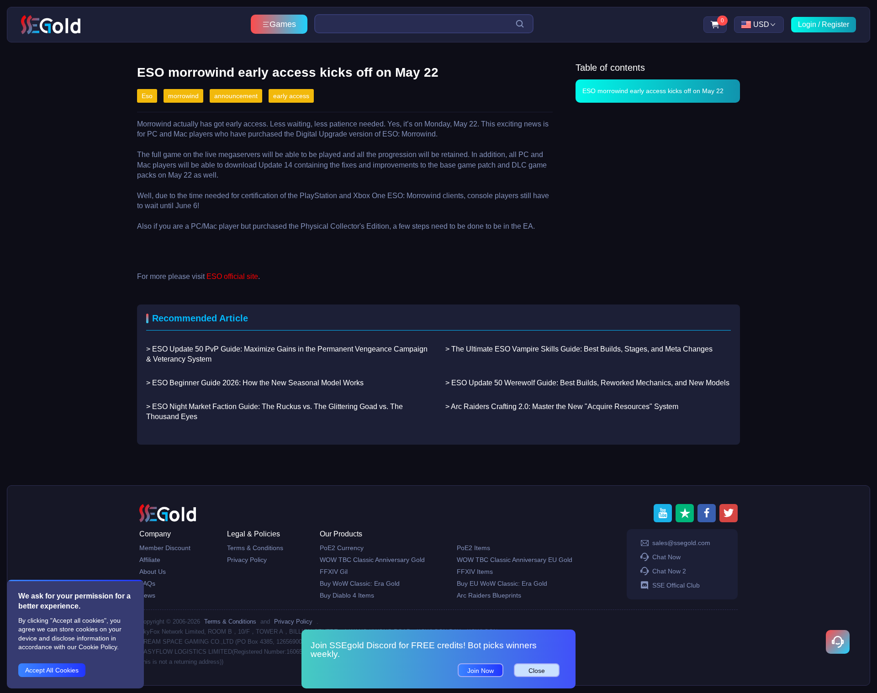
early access (291, 96)
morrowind (183, 96)
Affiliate (149, 559)
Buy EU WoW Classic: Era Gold (502, 583)
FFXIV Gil (334, 571)
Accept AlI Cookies (52, 670)
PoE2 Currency (342, 547)
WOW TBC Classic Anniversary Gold (372, 559)
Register (835, 24)
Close (536, 670)
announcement (236, 96)
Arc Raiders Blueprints (489, 595)
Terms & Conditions (255, 547)
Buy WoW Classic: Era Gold (360, 583)
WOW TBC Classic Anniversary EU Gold (514, 559)
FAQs (147, 583)
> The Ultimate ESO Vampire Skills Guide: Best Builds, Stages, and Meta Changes (579, 349)
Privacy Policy (247, 559)
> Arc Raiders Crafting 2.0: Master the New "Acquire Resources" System (561, 406)
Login (807, 24)
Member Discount (164, 547)
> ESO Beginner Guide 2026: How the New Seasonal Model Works (255, 383)
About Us (152, 571)
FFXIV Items (475, 571)
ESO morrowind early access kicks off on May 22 (653, 90)
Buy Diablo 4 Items (347, 595)
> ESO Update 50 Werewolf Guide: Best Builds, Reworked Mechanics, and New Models (587, 383)
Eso (147, 96)
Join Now (480, 670)
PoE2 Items (473, 547)
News (147, 595)
